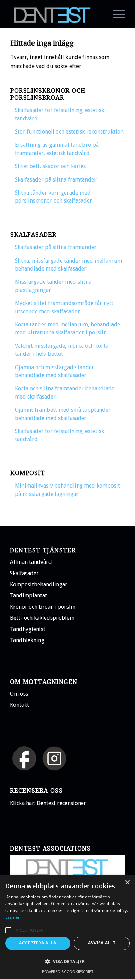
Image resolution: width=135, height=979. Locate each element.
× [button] (127, 882)
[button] (8, 930)
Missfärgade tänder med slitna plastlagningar (53, 285)
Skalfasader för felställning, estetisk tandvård (59, 114)
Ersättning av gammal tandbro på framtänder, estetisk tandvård (57, 148)
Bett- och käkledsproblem (42, 618)
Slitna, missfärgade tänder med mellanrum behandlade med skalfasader (68, 264)
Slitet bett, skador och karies (50, 166)
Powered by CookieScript (67, 971)
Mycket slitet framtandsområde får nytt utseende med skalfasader (64, 307)
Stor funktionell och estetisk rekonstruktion (69, 131)
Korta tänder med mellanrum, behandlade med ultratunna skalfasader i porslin (67, 328)
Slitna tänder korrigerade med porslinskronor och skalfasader (53, 196)
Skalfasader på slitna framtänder (56, 179)
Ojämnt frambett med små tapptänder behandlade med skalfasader (63, 414)
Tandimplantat (28, 595)
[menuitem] (115, 14)
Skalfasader (24, 573)
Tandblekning (27, 640)
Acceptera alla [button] (37, 943)
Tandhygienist (27, 629)
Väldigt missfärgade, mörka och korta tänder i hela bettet (61, 350)
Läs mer (13, 917)
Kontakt (19, 705)
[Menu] (115, 14)
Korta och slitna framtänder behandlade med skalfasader (65, 392)
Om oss (19, 694)
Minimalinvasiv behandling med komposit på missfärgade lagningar (67, 489)
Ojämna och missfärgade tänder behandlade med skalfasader (54, 371)
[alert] (67, 927)
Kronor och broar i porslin (42, 607)
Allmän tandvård (31, 562)
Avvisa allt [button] (101, 943)
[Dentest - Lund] (56, 14)
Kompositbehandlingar (39, 584)
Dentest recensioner (61, 803)
